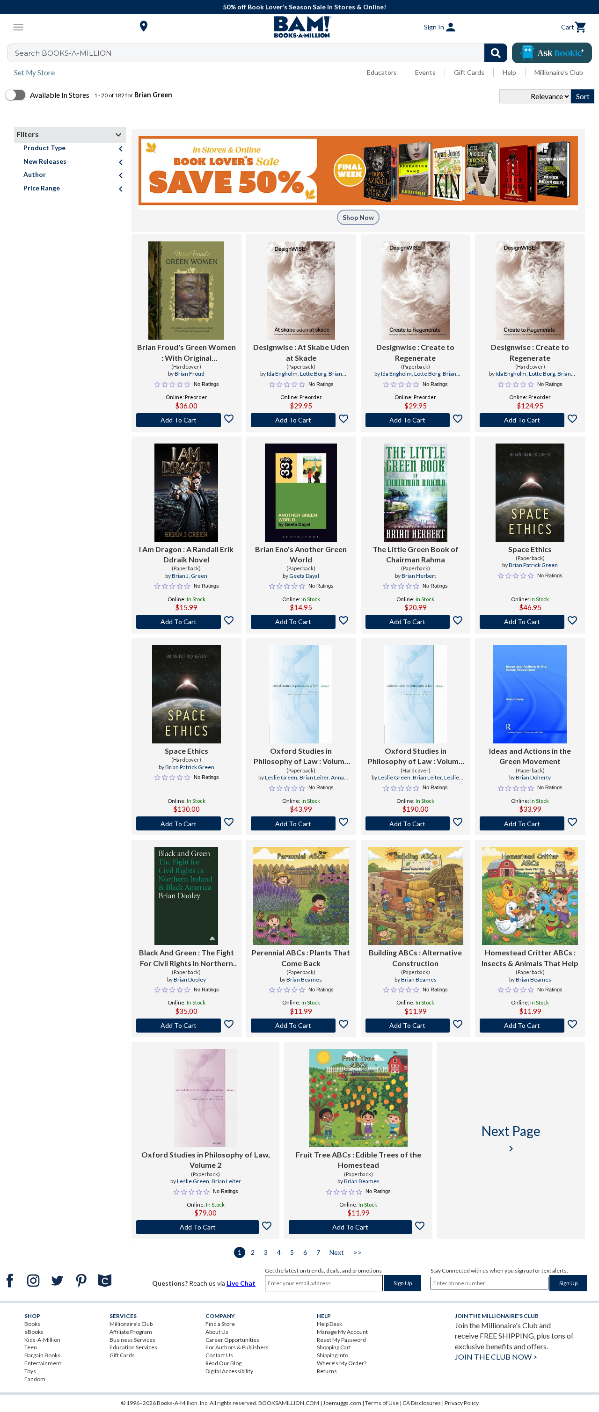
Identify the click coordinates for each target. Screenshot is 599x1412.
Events (425, 72)
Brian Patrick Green (533, 564)
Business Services (132, 1339)
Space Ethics (530, 549)
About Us (216, 1331)
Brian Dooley (190, 979)
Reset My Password (341, 1339)
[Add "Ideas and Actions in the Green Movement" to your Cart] (530, 823)
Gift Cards (469, 72)
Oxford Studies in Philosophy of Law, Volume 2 (205, 1159)
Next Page (511, 1138)
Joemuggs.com (342, 1402)
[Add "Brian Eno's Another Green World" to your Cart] (301, 622)
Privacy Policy (462, 1402)
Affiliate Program (131, 1331)
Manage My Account (342, 1331)
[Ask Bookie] (552, 53)
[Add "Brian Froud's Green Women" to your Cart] (186, 420)
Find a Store (220, 1323)
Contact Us (219, 1355)
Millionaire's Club (558, 72)
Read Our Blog (223, 1363)
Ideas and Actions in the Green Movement (530, 755)
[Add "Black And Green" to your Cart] (186, 1026)
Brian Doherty (533, 777)
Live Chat (241, 1283)
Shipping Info (332, 1355)
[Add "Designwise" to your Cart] (301, 420)
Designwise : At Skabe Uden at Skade (301, 352)
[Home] (299, 27)
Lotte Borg (313, 373)
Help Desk (329, 1323)
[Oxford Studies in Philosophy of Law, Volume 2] (205, 1098)
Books (32, 1323)
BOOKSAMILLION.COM (288, 1402)
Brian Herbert (419, 575)
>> (357, 1252)
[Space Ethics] (530, 492)
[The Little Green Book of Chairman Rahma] (415, 492)
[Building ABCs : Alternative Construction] (415, 895)
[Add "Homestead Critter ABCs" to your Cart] (530, 1026)
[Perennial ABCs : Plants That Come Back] (301, 895)
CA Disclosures (421, 1402)
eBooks (34, 1331)
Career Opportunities (232, 1339)
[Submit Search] (495, 53)
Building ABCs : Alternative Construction (415, 957)
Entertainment (42, 1363)
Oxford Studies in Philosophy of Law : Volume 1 (301, 756)
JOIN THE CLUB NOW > (496, 1356)
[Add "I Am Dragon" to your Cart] (186, 622)
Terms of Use (382, 1402)
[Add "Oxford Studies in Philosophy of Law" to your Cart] (301, 823)
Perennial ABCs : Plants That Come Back (301, 957)
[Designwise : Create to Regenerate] (416, 290)
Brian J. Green (189, 575)
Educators (382, 72)
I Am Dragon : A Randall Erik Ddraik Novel (186, 554)
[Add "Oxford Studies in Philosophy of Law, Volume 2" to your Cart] (205, 1227)
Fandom (34, 1379)
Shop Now (358, 217)
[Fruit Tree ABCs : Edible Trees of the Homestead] (358, 1098)
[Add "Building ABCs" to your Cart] (415, 1026)
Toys (30, 1371)
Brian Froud (190, 373)
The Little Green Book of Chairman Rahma (416, 554)
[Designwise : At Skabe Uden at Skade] (301, 290)
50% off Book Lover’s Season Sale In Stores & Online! (304, 7)
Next (336, 1252)
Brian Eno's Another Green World (301, 554)
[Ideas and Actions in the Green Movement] (530, 694)
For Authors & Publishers (237, 1347)
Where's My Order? (341, 1363)
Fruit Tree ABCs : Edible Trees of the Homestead (358, 1159)
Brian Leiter (314, 777)
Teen (30, 1347)
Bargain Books (42, 1355)
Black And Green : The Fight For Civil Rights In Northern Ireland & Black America (186, 958)
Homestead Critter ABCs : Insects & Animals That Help (530, 957)
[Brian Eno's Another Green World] (301, 492)
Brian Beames (304, 979)
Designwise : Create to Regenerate (415, 352)
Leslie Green (281, 777)
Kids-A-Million (42, 1339)
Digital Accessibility (229, 1371)
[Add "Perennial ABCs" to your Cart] (301, 1026)
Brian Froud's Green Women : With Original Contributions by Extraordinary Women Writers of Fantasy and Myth (186, 352)
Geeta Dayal (304, 575)
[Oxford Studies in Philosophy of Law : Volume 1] (301, 694)
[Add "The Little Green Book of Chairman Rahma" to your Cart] (415, 622)
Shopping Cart (334, 1347)
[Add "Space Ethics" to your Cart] (530, 622)
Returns (327, 1371)
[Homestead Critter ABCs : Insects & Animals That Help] (530, 895)
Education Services (133, 1347)
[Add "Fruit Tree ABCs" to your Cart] (358, 1227)
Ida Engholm (282, 373)
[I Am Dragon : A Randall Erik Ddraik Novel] (186, 492)
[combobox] (263, 53)
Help (509, 72)
